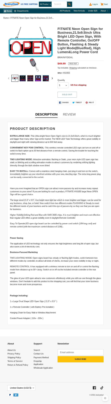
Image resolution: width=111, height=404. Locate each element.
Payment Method (41, 357)
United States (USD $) (20, 388)
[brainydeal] (11, 4)
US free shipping (29, 4)
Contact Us (39, 354)
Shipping (73, 68)
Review (69, 114)
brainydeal (100, 395)
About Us (11, 350)
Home (6, 18)
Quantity (61, 80)
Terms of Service (14, 361)
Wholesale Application (43, 368)
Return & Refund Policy (17, 365)
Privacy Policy (13, 354)
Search (37, 350)
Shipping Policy (14, 357)
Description (46, 114)
